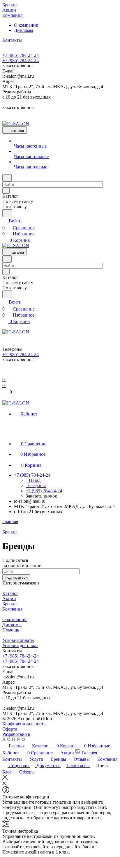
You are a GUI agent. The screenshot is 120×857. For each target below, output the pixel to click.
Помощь (10, 629)
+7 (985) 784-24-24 (20, 55)
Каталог (10, 593)
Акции (9, 598)
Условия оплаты (18, 640)
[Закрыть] (5, 778)
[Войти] (5, 372)
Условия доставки (20, 645)
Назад (34, 480)
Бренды (9, 603)
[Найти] (7, 213)
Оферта (9, 729)
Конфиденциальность (23, 723)
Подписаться (16, 577)
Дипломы (23, 30)
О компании (26, 25)
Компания (12, 609)
